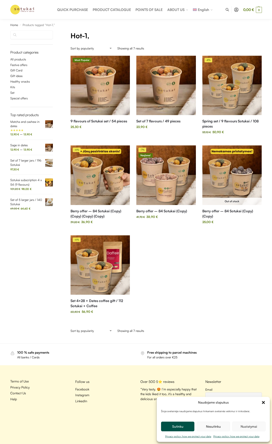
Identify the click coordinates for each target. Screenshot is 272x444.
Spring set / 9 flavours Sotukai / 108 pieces (230, 123)
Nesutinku (213, 426)
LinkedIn (81, 401)
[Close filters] (54, 33)
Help (13, 399)
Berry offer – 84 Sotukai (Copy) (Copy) (227, 213)
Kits (12, 87)
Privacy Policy (20, 387)
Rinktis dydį (100, 231)
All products (18, 59)
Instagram (82, 395)
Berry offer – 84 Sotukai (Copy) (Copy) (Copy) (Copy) (96, 213)
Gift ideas (16, 76)
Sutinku (177, 426)
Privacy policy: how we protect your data (188, 436)
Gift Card (16, 70)
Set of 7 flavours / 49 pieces (158, 121)
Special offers (19, 98)
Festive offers (18, 65)
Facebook (82, 389)
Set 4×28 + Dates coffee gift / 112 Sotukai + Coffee (97, 303)
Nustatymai (249, 426)
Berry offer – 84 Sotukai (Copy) (161, 211)
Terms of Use (19, 381)
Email (208, 389)
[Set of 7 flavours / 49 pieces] (166, 85)
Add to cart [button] (232, 141)
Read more (232, 231)
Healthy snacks (20, 81)
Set (12, 92)
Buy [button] (100, 136)
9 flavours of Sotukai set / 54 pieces (99, 121)
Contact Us (18, 393)
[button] (263, 402)
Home (14, 25)
